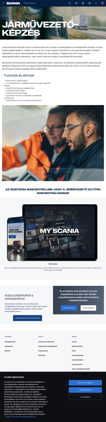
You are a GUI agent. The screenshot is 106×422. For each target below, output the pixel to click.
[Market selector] (83, 3)
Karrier (74, 342)
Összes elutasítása (85, 390)
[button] (96, 3)
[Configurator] (89, 3)
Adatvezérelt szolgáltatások (47, 346)
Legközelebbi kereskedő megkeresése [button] (27, 318)
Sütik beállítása (85, 397)
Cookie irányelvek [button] (88, 308)
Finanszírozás (43, 351)
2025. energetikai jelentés (81, 369)
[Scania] (13, 3)
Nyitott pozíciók (77, 346)
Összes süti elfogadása (85, 383)
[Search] (69, 3)
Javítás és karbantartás (46, 342)
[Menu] (3, 3)
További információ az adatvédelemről (20, 417)
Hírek (74, 351)
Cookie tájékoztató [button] (69, 308)
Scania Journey (77, 364)
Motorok (7, 351)
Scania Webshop (77, 360)
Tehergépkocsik (10, 342)
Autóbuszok (9, 346)
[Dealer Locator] (76, 3)
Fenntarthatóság (77, 355)
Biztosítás (41, 355)
